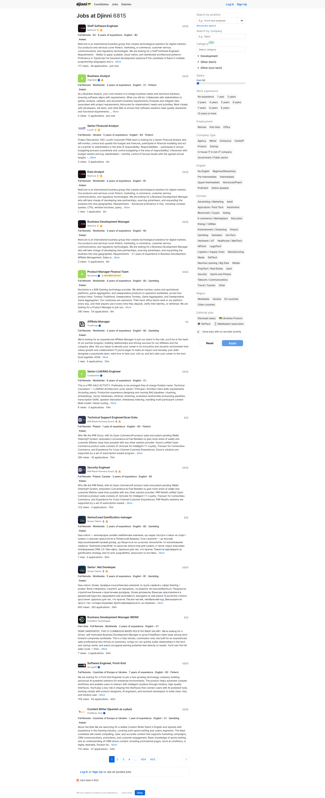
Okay (140, 792)
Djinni (84, 4)
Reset (209, 343)
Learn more (126, 792)
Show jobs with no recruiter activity (221, 331)
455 (152, 759)
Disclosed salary (207, 318)
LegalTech (215, 246)
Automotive (233, 207)
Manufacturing (236, 251)
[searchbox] (221, 49)
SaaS (229, 268)
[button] (118, 61)
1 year (220, 96)
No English (203, 171)
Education (236, 218)
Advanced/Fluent (232, 182)
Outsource (225, 140)
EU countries (231, 298)
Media (201, 257)
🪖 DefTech (204, 323)
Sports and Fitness (220, 274)
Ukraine (217, 298)
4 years (213, 102)
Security (202, 274)
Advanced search (206, 25)
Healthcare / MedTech (230, 240)
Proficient (203, 187)
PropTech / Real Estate (210, 268)
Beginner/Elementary (224, 171)
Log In (230, 4)
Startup (214, 146)
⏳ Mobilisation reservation (229, 323)
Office (226, 127)
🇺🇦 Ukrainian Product (230, 318)
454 (143, 759)
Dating (226, 212)
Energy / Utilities (207, 223)
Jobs (115, 4)
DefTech (212, 257)
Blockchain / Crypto (209, 212)
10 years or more (207, 113)
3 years (202, 102)
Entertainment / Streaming (212, 229)
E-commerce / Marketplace (213, 218)
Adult (230, 201)
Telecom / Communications (213, 279)
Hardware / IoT (206, 240)
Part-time (215, 127)
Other (222, 285)
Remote (202, 127)
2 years (232, 96)
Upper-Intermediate (209, 182)
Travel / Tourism (206, 285)
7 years (202, 107)
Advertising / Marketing (211, 201)
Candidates (101, 4)
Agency (202, 140)
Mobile (236, 262)
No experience (206, 96)
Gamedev (217, 235)
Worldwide (203, 298)
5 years (225, 102)
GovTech (230, 235)
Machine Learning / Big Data (213, 262)
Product (202, 146)
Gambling (203, 235)
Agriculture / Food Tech (210, 207)
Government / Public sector (213, 157)
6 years (237, 102)
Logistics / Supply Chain (211, 251)
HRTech (202, 246)
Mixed (213, 140)
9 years (225, 107)
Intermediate (227, 176)
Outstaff (239, 140)
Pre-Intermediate (207, 176)
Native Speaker (220, 187)
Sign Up (242, 4)
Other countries (206, 304)
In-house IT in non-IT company (215, 151)
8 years (213, 107)
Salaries (126, 4)
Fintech (234, 229)
